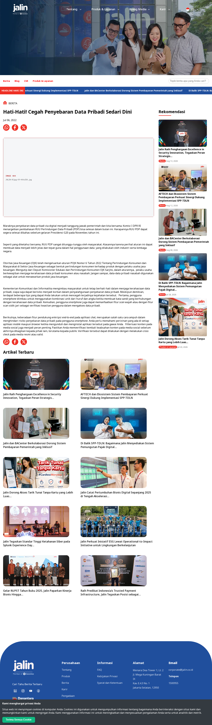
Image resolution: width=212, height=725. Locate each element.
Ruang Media (137, 9)
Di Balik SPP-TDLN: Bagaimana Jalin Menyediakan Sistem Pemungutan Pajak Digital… (180, 286)
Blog (17, 80)
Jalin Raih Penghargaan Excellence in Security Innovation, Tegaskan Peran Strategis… (182, 153)
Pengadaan (68, 696)
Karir (163, 9)
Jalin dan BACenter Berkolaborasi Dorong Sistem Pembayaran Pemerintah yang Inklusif (103, 90)
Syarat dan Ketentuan (109, 682)
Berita (6, 80)
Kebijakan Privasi (107, 676)
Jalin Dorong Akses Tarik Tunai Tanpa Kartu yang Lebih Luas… (182, 340)
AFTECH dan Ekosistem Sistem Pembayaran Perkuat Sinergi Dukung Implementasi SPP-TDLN (182, 197)
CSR (26, 80)
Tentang (72, 9)
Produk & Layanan (103, 9)
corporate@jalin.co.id (181, 669)
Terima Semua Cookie (19, 719)
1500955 (173, 683)
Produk (66, 676)
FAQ (99, 669)
